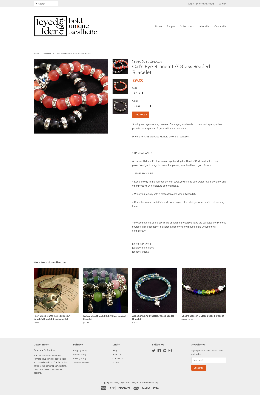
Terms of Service (81, 362)
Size (134, 87)
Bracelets (47, 53)
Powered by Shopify (148, 382)
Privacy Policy (79, 358)
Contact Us (220, 26)
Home (158, 26)
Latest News (41, 344)
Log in (191, 3)
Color (135, 100)
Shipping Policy (80, 350)
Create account (206, 3)
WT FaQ (116, 362)
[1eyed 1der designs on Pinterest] (164, 351)
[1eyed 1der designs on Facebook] (159, 351)
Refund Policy (79, 354)
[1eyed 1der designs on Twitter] (153, 351)
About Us (204, 26)
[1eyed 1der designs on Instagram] (170, 351)
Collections (186, 26)
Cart (224, 3)
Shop (170, 26)
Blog (115, 350)
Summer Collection (44, 350)
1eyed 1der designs (128, 382)
